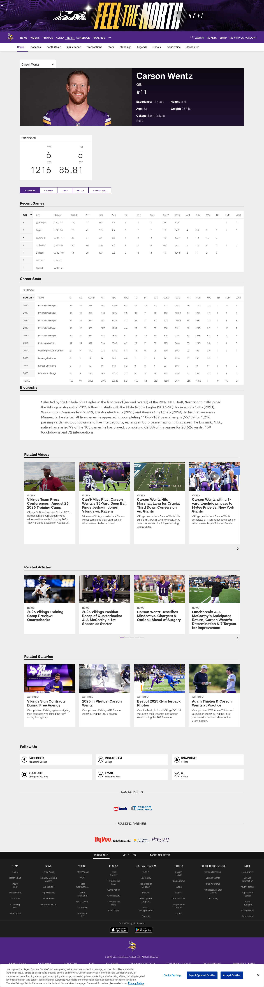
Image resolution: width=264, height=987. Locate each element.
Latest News (48, 872)
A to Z (146, 872)
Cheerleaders (113, 895)
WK (25, 215)
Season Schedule (213, 872)
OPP (38, 215)
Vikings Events (213, 878)
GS (80, 297)
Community (247, 872)
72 (145, 380)
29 (237, 380)
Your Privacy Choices (178, 963)
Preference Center (244, 963)
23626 (115, 380)
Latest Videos (82, 872)
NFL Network (82, 901)
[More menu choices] (109, 37)
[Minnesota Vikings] (132, 946)
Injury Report (48, 892)
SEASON (27, 297)
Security (146, 916)
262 (156, 380)
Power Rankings (48, 904)
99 (80, 380)
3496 (103, 380)
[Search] (192, 37)
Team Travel (113, 910)
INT (139, 215)
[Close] (258, 975)
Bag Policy (146, 878)
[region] (132, 975)
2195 (90, 380)
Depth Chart (15, 878)
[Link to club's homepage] (10, 37)
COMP (74, 215)
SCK (152, 215)
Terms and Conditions (142, 963)
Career (48, 190)
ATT (88, 215)
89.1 (177, 380)
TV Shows (82, 907)
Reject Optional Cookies (202, 975)
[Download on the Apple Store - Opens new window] (119, 930)
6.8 (125, 380)
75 (226, 380)
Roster (15, 872)
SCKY (166, 215)
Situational (100, 190)
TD (126, 215)
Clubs (179, 913)
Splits (80, 190)
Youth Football (247, 887)
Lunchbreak (48, 887)
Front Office (15, 913)
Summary (29, 190)
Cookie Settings (212, 963)
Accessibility (45, 963)
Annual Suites (178, 898)
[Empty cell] (50, 380)
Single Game (178, 881)
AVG (114, 215)
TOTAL (26, 380)
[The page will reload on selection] (38, 64)
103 (71, 380)
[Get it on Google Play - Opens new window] (144, 931)
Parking (146, 892)
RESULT (58, 215)
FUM (227, 215)
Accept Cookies (231, 975)
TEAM (41, 297)
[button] (122, 638)
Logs (65, 190)
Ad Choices (112, 963)
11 (218, 380)
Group (179, 887)
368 (189, 380)
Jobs (91, 963)
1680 (166, 380)
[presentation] (238, 549)
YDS (101, 215)
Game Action (113, 889)
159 (136, 380)
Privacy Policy (17, 963)
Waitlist (178, 892)
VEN (82, 878)
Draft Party (213, 898)
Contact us (70, 963)
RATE (177, 215)
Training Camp (213, 883)
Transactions (15, 892)
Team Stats (15, 898)
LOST (238, 215)
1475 (198, 380)
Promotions (247, 916)
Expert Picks (48, 898)
